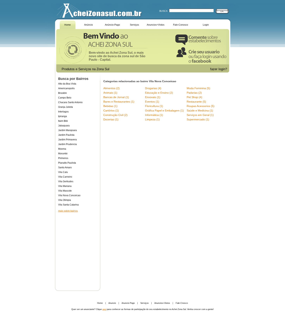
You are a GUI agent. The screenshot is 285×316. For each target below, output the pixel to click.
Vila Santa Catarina (68, 204)
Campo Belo (64, 97)
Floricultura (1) (154, 106)
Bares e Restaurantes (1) (118, 101)
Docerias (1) (110, 119)
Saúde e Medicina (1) (200, 110)
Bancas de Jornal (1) (116, 97)
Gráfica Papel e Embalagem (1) (164, 110)
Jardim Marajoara (67, 130)
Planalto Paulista (67, 162)
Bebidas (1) (110, 106)
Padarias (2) (194, 92)
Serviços (134, 24)
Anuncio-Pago (128, 303)
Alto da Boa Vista (67, 83)
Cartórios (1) (111, 110)
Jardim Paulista (66, 135)
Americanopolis (66, 88)
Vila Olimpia (64, 200)
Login (206, 24)
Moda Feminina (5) (198, 88)
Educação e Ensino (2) (159, 92)
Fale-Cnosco (182, 303)
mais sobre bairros (68, 211)
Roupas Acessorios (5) (200, 106)
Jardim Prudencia (67, 144)
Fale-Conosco (180, 24)
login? (223, 69)
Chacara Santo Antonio (70, 102)
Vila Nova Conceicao (69, 195)
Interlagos (63, 111)
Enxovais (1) (152, 97)
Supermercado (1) (198, 119)
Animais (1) (110, 92)
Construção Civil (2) (115, 115)
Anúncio (88, 24)
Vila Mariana (65, 186)
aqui (104, 309)
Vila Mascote (65, 190)
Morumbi (62, 153)
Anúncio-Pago (112, 24)
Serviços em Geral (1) (200, 115)
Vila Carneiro (65, 176)
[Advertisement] (77, 249)
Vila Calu (63, 172)
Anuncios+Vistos (155, 24)
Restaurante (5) (196, 101)
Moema (62, 149)
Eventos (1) (152, 101)
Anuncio (112, 303)
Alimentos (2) (111, 88)
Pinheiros (63, 158)
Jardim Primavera (67, 139)
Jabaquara (64, 125)
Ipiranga (62, 116)
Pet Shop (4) (194, 97)
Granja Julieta (65, 107)
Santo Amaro (65, 167)
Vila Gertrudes (65, 181)
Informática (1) (154, 115)
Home (67, 24)
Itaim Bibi (63, 121)
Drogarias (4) (153, 88)
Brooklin (62, 93)
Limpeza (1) (152, 119)
